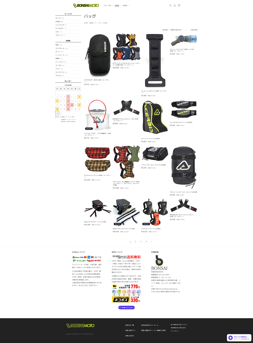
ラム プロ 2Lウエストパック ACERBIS (181, 122)
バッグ (59, 21)
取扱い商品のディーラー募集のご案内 (153, 330)
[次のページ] (151, 241)
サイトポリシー (175, 331)
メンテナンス (61, 72)
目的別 (91, 23)
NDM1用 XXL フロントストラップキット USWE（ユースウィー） (182, 215)
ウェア (59, 69)
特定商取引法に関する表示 (178, 327)
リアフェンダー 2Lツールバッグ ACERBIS (153, 165)
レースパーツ (62, 55)
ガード (59, 52)
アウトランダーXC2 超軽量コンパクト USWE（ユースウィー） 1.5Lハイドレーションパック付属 (126, 183)
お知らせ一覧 (129, 325)
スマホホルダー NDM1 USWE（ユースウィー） (96, 80)
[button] (108, 5)
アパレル (60, 75)
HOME (86, 23)
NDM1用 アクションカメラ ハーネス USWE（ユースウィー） (125, 120)
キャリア (60, 18)
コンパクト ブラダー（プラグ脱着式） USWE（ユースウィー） (97, 134)
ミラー (59, 32)
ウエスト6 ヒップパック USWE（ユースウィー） (97, 176)
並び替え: (166, 30)
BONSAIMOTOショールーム (149, 325)
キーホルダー (61, 28)
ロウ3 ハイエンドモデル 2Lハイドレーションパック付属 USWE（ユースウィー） (126, 64)
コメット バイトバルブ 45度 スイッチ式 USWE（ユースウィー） (182, 50)
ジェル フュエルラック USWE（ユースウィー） (154, 92)
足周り (59, 58)
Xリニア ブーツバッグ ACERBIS (150, 138)
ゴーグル (60, 65)
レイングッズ (61, 25)
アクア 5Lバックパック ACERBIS (151, 229)
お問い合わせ (129, 336)
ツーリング (61, 62)
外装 (59, 45)
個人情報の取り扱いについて (179, 324)
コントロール (62, 48)
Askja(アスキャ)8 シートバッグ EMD (95, 222)
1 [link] (130, 241)
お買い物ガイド (130, 330)
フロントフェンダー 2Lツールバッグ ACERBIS (183, 192)
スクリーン (60, 35)
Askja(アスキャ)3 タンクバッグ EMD (124, 229)
